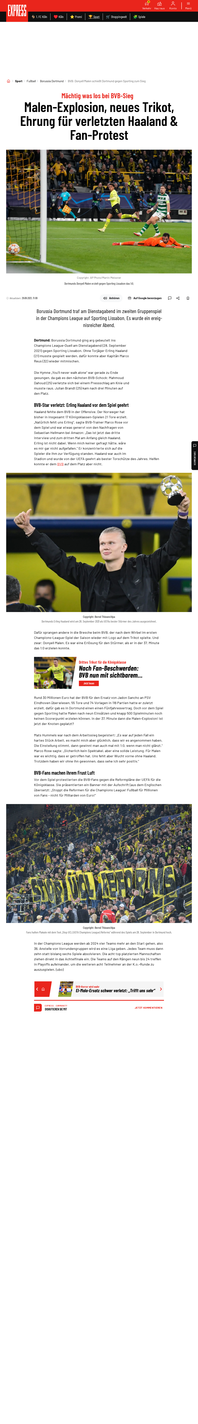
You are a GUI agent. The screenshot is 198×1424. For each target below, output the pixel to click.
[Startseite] (8, 81)
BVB (60, 464)
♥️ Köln (59, 17)
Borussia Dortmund (52, 81)
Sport (18, 81)
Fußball (31, 81)
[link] (17, 11)
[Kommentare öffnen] (170, 298)
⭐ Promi (76, 17)
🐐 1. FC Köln (39, 17)
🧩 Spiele (139, 17)
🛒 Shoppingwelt (116, 17)
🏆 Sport (94, 17)
